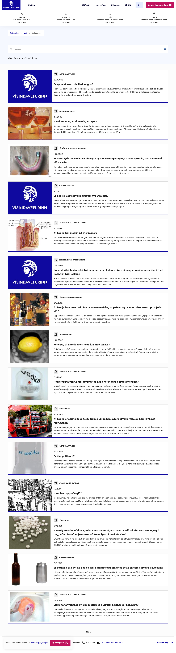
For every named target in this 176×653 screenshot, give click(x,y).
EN (129, 5)
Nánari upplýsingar (39, 642)
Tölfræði (86, 5)
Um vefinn (101, 5)
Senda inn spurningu (158, 5)
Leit (25, 33)
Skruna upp (162, 642)
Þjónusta (115, 5)
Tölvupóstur (112, 642)
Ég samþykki (58, 642)
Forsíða (15, 33)
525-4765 (90, 642)
